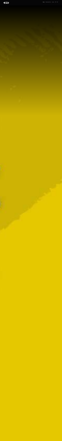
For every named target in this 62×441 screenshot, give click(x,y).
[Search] (57, 2)
